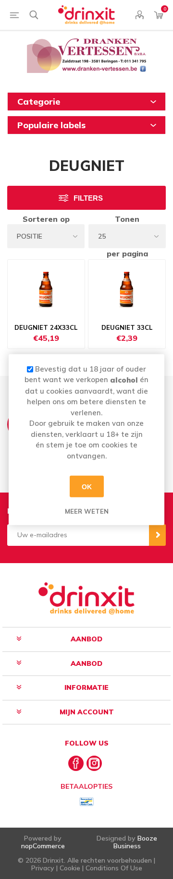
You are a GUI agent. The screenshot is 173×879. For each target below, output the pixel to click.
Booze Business (135, 842)
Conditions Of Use (114, 868)
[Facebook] (76, 763)
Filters (88, 198)
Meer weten (87, 511)
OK (87, 486)
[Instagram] (94, 763)
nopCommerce (43, 846)
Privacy (42, 868)
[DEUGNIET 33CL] (126, 288)
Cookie (70, 868)
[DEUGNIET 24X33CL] (46, 288)
